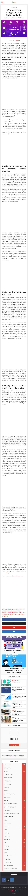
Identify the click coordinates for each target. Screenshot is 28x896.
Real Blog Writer (19, 576)
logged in (11, 755)
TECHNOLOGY (15, 703)
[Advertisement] (14, 94)
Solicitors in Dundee (17, 682)
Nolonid (21, 17)
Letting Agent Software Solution (18, 689)
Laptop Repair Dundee (14, 890)
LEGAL (18, 680)
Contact (14, 893)
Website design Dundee (21, 887)
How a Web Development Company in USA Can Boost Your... (18, 720)
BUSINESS (14, 7)
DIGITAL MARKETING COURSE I (11, 609)
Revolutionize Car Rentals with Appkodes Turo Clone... (19, 706)
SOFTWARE (19, 687)
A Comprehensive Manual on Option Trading (19, 697)
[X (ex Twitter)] (8, 880)
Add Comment (14, 17)
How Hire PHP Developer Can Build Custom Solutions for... (18, 713)
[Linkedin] (12, 880)
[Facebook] (4, 880)
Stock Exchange (20, 695)
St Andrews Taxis (22, 889)
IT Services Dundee (13, 889)
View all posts (14, 745)
